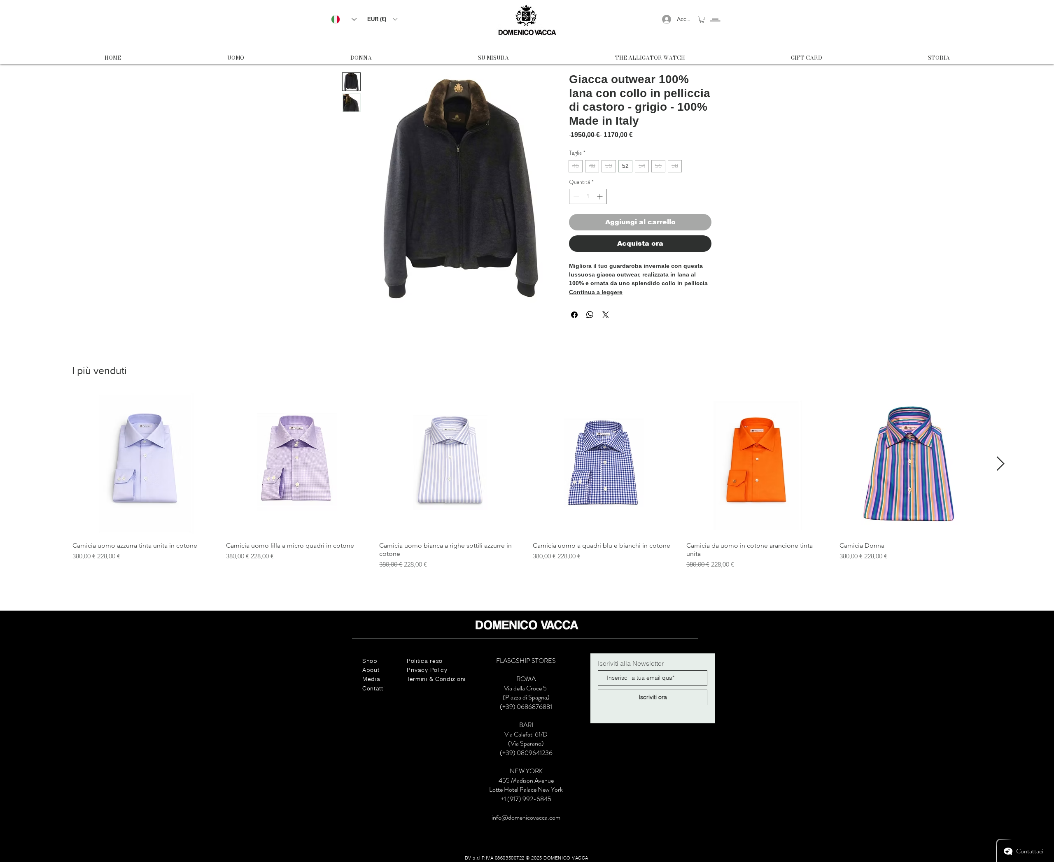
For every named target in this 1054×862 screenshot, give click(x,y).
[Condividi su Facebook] (574, 315)
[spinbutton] (588, 196)
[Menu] (715, 12)
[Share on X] (606, 315)
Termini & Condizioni (436, 679)
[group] (527, 481)
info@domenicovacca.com (526, 817)
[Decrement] (575, 196)
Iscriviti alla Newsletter (631, 663)
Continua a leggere (596, 292)
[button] (382, 19)
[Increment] (600, 196)
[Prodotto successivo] (1001, 463)
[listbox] (382, 19)
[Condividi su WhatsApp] (590, 315)
